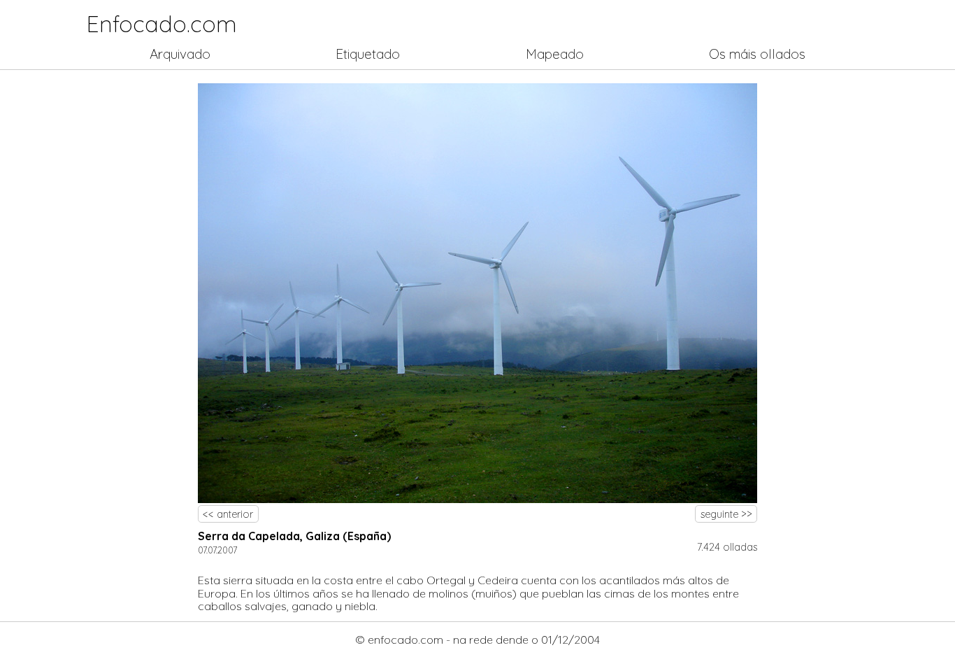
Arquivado (180, 54)
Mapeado (555, 54)
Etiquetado (368, 54)
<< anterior (228, 514)
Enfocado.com (162, 24)
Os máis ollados (757, 54)
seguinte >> (726, 514)
